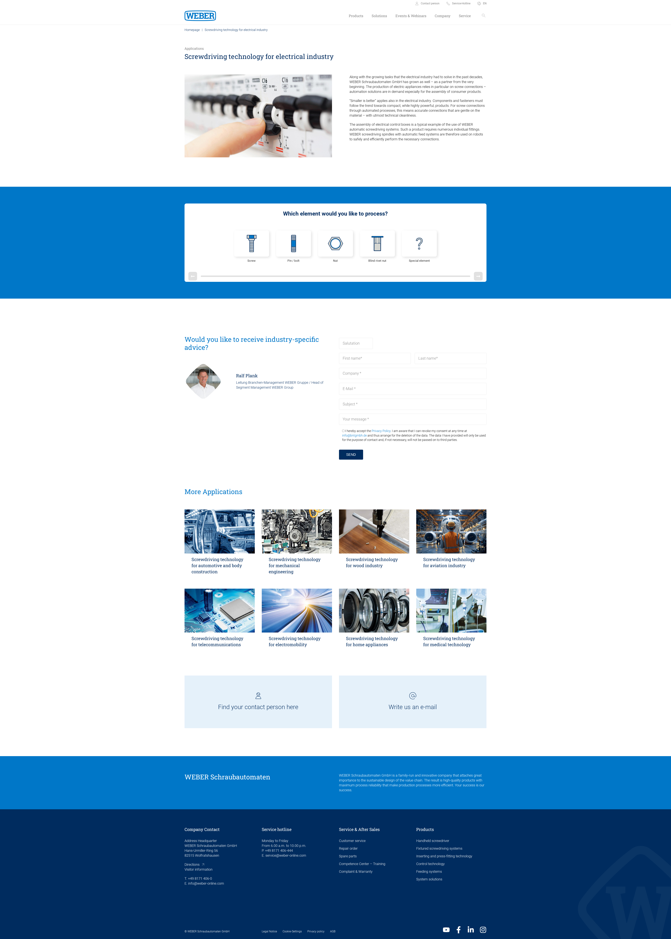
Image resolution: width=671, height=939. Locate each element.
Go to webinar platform (373, 544)
